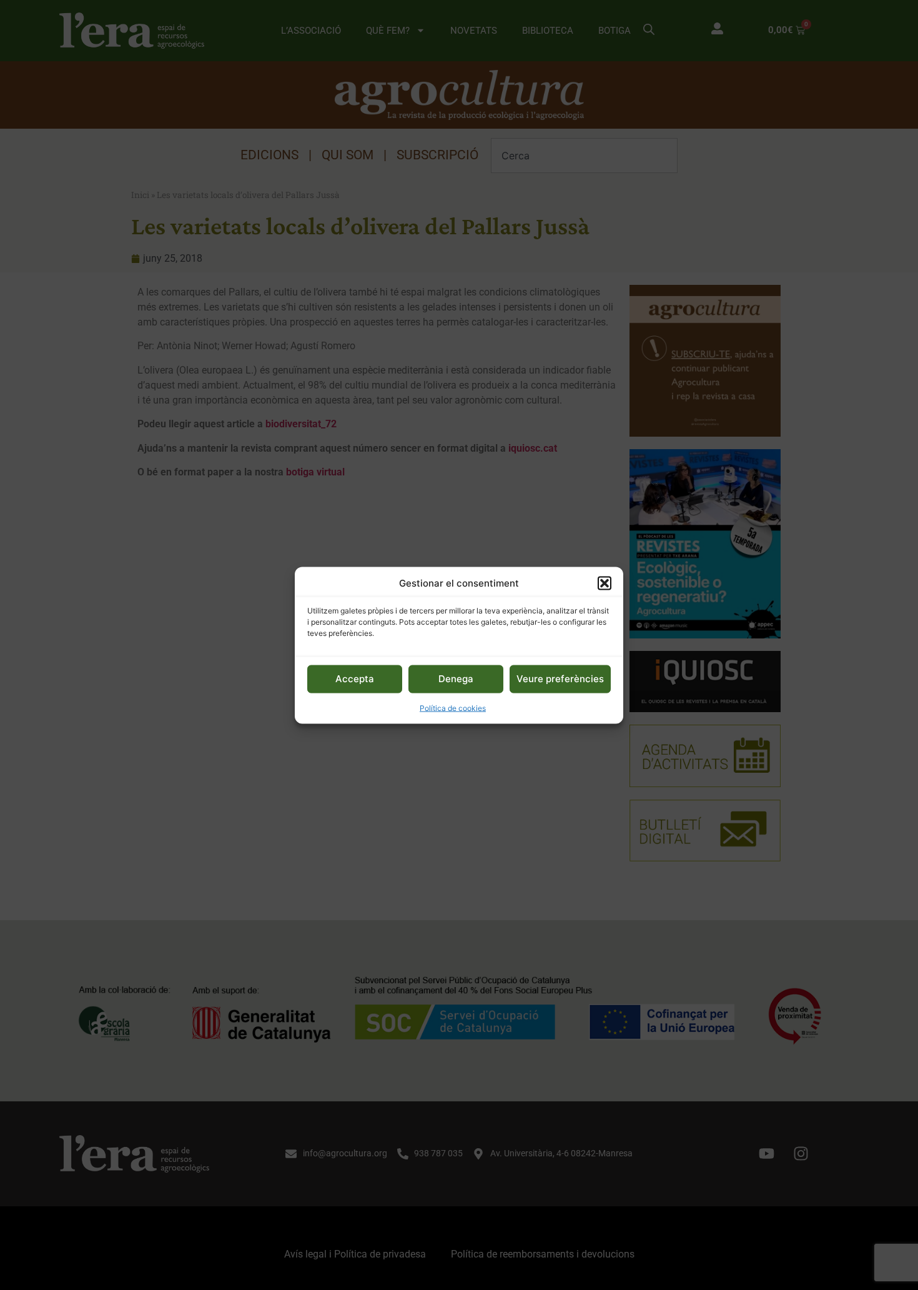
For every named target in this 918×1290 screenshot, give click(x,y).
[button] (604, 583)
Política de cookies (453, 707)
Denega (455, 678)
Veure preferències (560, 678)
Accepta (354, 678)
